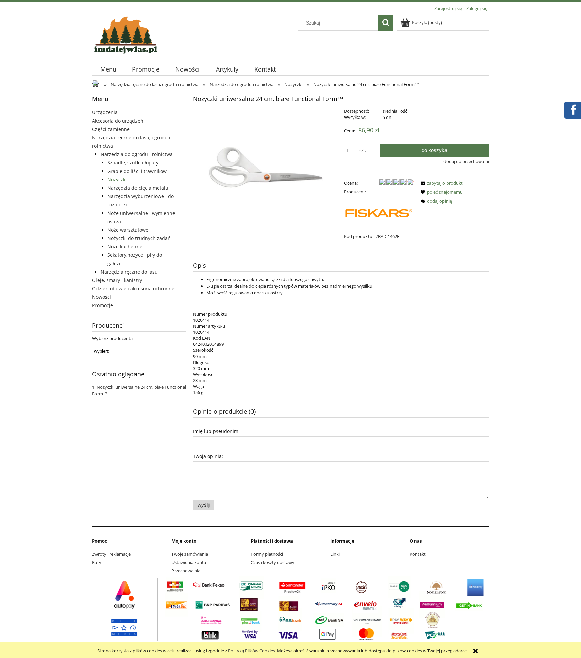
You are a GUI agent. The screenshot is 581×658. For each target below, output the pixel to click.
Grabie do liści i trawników (137, 171)
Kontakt (418, 554)
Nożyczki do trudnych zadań (139, 238)
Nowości (101, 297)
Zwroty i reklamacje (111, 554)
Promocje (102, 305)
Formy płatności (267, 554)
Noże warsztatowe (127, 230)
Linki (335, 554)
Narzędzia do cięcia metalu (137, 188)
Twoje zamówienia (189, 554)
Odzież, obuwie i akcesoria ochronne (133, 288)
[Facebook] (572, 109)
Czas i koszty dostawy (272, 562)
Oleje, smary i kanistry (117, 280)
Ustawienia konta (188, 562)
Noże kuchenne (124, 246)
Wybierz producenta (112, 338)
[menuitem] (108, 69)
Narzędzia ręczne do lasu (129, 272)
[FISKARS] (379, 213)
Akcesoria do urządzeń (117, 120)
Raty (96, 562)
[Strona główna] (125, 34)
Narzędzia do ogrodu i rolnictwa (137, 154)
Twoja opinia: (208, 456)
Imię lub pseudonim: (216, 431)
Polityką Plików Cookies (251, 651)
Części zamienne (111, 129)
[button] (440, 183)
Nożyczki (117, 179)
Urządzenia (105, 112)
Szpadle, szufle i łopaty (132, 162)
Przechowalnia (185, 571)
